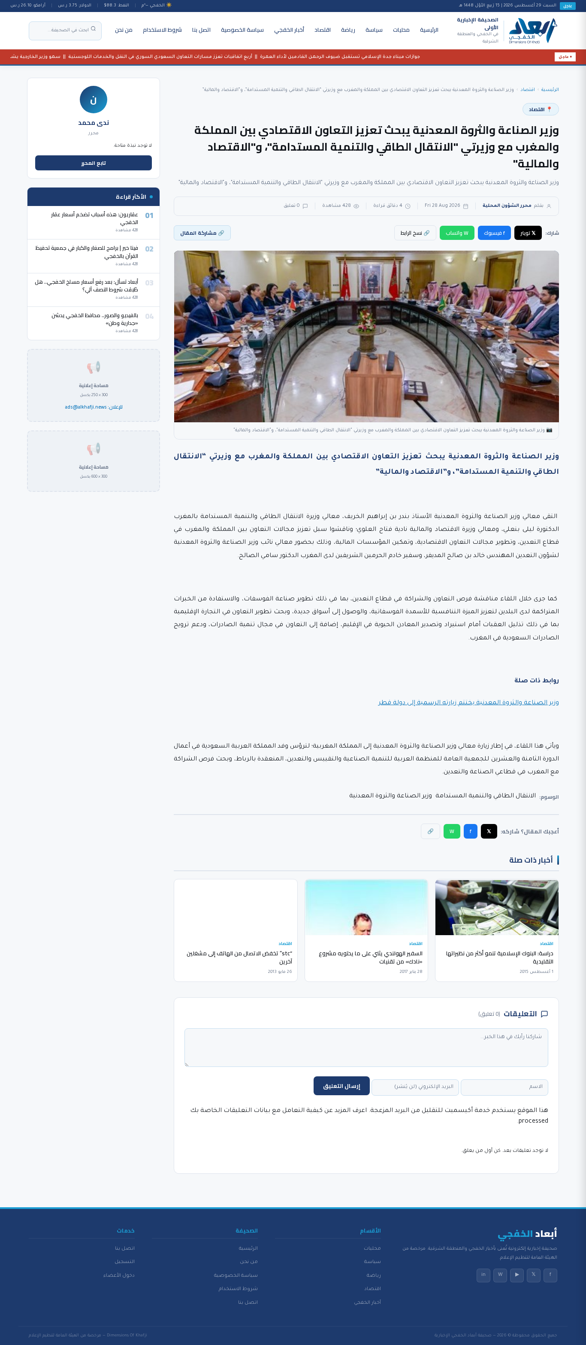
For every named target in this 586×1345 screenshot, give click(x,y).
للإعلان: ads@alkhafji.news (94, 407)
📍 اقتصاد (541, 109)
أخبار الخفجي (289, 29)
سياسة (374, 29)
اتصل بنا (201, 29)
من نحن (124, 29)
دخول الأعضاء (119, 1275)
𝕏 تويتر (528, 233)
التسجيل (125, 1262)
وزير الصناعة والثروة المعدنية (390, 796)
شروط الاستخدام (162, 29)
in (483, 1275)
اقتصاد (322, 29)
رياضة (348, 29)
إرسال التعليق (341, 1086)
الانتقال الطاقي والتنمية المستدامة (485, 796)
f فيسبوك (494, 233)
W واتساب (457, 233)
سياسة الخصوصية (242, 29)
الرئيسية (429, 29)
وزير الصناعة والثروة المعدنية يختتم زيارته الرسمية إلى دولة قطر (468, 703)
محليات (401, 29)
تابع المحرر (94, 163)
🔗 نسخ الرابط (415, 233)
